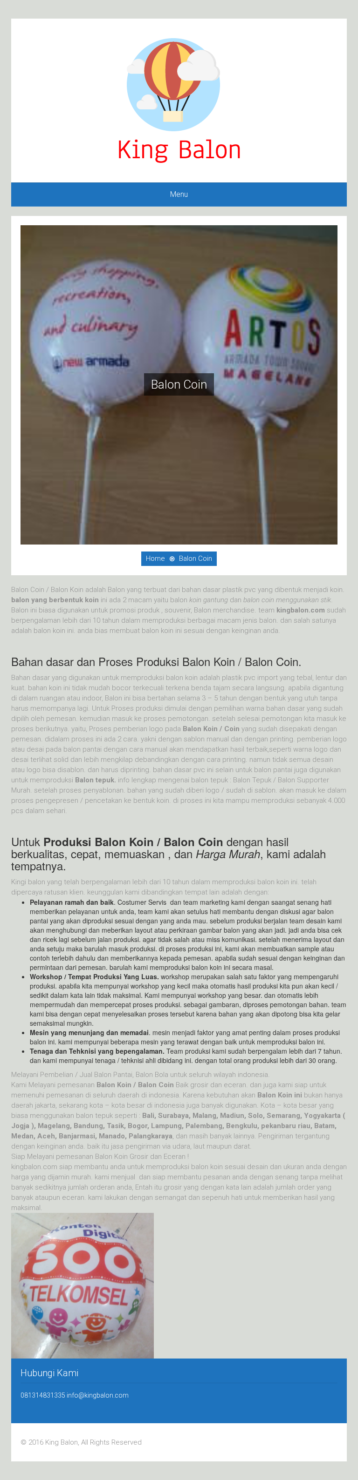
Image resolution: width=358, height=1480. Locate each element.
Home (155, 558)
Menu (179, 194)
